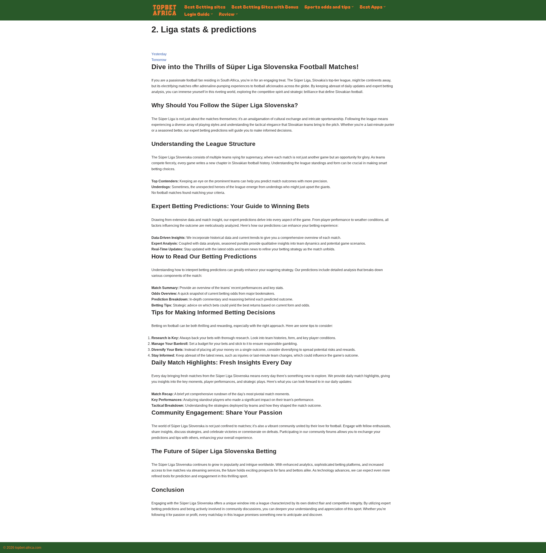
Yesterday (159, 54)
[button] (352, 7)
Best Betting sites (204, 6)
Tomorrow (158, 60)
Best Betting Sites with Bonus (264, 6)
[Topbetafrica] (164, 10)
